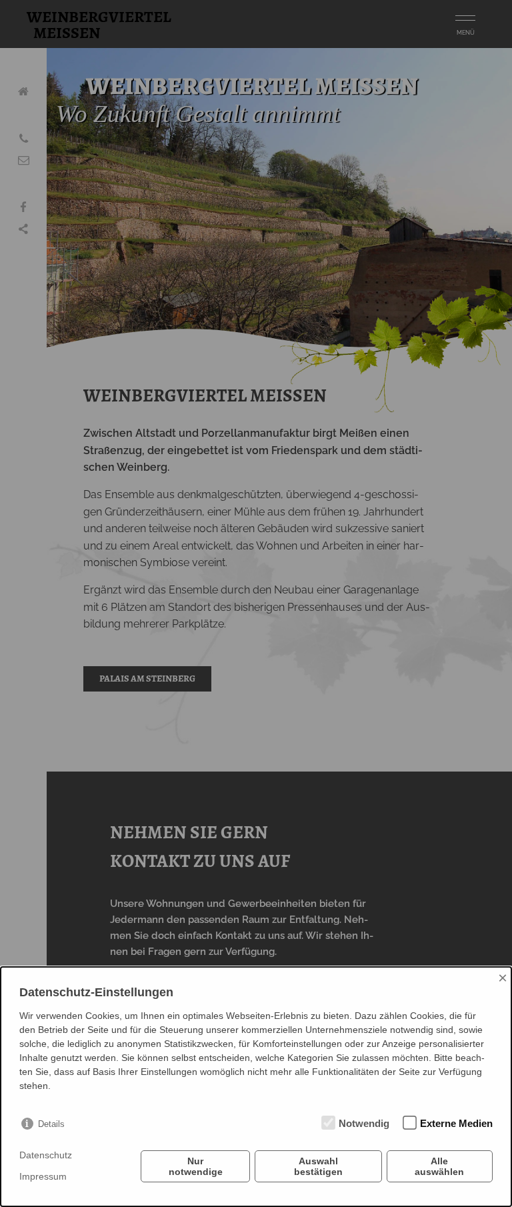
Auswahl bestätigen (318, 1166)
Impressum (43, 1176)
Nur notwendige (196, 1166)
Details (51, 1124)
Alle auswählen (439, 1166)
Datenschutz (45, 1155)
